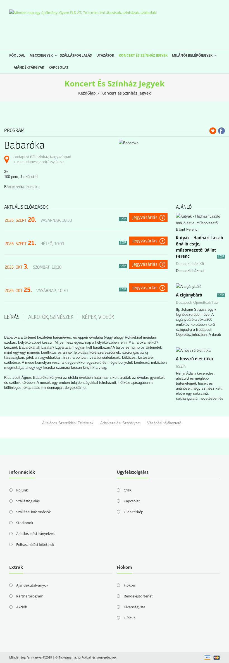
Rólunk (22, 490)
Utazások (105, 55)
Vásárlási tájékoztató (164, 423)
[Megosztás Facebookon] (221, 130)
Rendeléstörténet (138, 596)
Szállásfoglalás (76, 55)
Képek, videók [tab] (98, 317)
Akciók (21, 606)
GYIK (128, 490)
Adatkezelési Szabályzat (120, 423)
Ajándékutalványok (32, 585)
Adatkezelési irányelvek (35, 533)
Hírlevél (130, 617)
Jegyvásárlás (145, 217)
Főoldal (17, 55)
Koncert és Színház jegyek (143, 55)
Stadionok (24, 522)
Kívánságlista (134, 606)
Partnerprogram (29, 596)
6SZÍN (181, 366)
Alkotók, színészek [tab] (50, 317)
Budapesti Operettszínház (197, 302)
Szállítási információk (33, 511)
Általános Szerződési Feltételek (68, 423)
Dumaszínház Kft (190, 264)
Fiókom (130, 585)
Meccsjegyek (41, 55)
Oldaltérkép (133, 511)
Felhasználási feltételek (35, 544)
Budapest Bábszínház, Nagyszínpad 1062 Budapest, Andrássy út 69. (42, 159)
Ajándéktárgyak (29, 67)
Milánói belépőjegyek (192, 55)
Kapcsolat (58, 67)
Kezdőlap (87, 93)
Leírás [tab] (12, 317)
